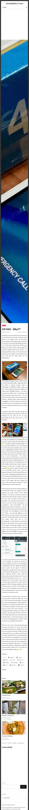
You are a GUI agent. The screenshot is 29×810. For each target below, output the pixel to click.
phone (10, 743)
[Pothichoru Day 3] (14, 687)
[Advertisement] (14, 24)
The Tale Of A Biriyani (7, 736)
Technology (21, 743)
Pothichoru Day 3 (6, 695)
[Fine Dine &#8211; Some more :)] (14, 707)
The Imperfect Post (14, 4)
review (15, 743)
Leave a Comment (23, 332)
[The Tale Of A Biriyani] (14, 728)
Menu (5, 7)
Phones (4, 325)
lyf (6, 743)
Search (3, 782)
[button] (14, 370)
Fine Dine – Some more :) (8, 715)
